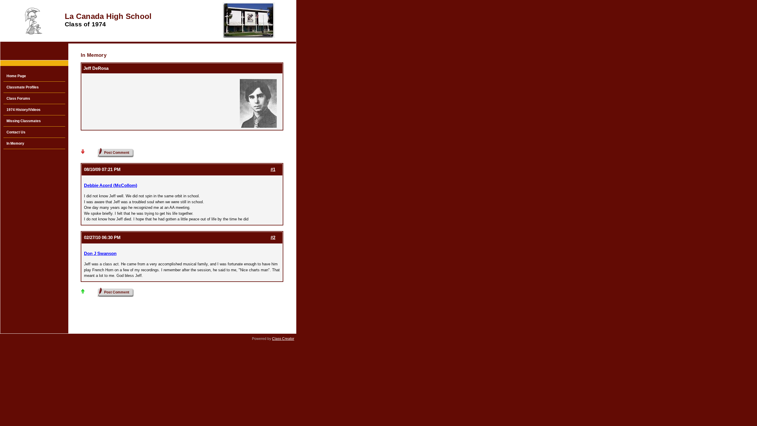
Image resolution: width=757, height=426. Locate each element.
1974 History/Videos (24, 110)
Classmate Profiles (23, 87)
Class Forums (18, 98)
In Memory (15, 143)
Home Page (16, 76)
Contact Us (16, 132)
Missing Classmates (24, 121)
